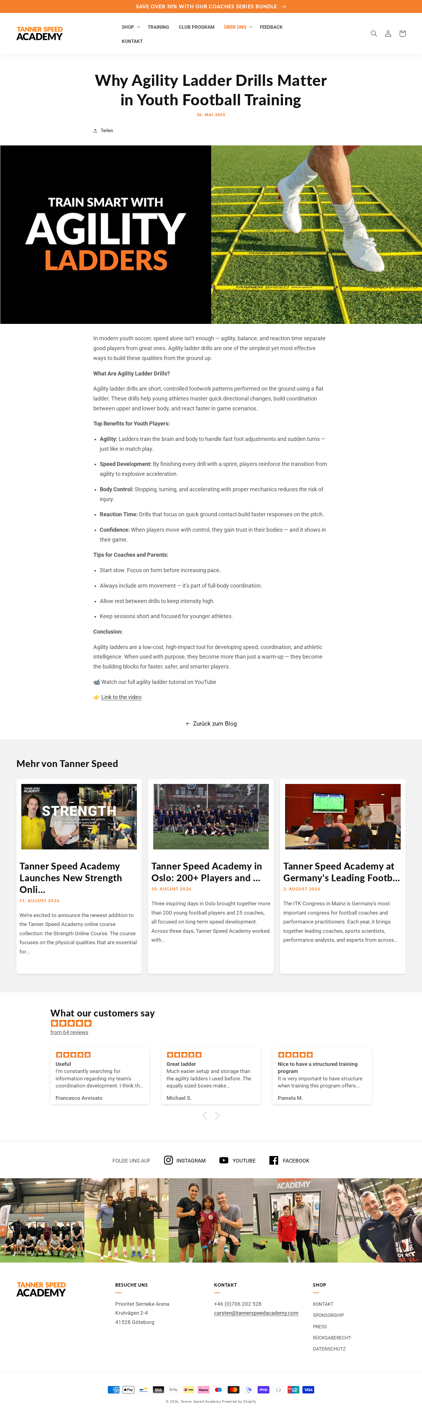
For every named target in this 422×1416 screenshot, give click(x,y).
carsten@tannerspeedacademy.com (256, 1313)
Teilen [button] (107, 130)
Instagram (190, 1161)
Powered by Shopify (239, 1402)
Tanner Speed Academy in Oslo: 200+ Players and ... (206, 871)
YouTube (243, 1161)
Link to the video (121, 697)
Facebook (295, 1161)
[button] (130, 26)
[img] (214, 1023)
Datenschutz (329, 1349)
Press (320, 1327)
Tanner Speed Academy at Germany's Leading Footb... (341, 871)
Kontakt (323, 1304)
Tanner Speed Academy (200, 1402)
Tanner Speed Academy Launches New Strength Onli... (70, 877)
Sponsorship (328, 1315)
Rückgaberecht (332, 1338)
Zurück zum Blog (215, 723)
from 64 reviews (69, 1032)
